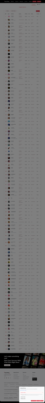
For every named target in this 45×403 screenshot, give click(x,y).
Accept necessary (33, 400)
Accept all (38, 400)
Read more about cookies (23, 390)
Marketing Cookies (23, 398)
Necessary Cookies (23, 392)
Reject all (42, 400)
